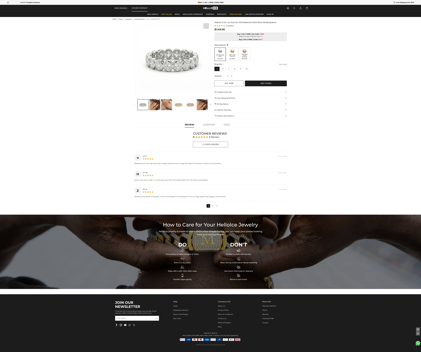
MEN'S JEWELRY (120, 8)
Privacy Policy (223, 310)
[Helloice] (210, 8)
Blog (220, 327)
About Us (221, 306)
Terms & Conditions (225, 314)
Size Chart (177, 318)
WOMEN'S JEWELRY (140, 8)
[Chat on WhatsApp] (418, 343)
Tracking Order (268, 318)
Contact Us (222, 318)
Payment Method (269, 306)
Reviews (265, 314)
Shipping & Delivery (180, 310)
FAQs (175, 306)
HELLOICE (208, 345)
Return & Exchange (180, 314)
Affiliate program (224, 323)
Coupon (265, 323)
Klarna (264, 310)
